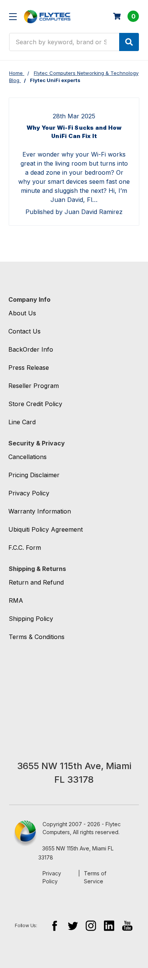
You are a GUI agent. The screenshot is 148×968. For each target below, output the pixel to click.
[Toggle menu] (12, 16)
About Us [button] (22, 313)
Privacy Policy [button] (28, 493)
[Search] (129, 42)
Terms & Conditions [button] (37, 637)
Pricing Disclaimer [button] (34, 475)
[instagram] (91, 925)
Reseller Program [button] (33, 385)
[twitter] (73, 925)
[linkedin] (109, 925)
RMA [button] (16, 600)
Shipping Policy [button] (31, 618)
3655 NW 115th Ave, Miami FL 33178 (75, 853)
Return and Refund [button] (36, 582)
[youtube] (127, 925)
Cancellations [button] (27, 457)
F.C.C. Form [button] (24, 547)
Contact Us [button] (24, 331)
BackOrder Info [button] (30, 349)
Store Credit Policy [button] (35, 404)
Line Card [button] (22, 422)
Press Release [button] (28, 367)
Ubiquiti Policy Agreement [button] (45, 529)
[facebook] (54, 925)
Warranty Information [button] (39, 511)
